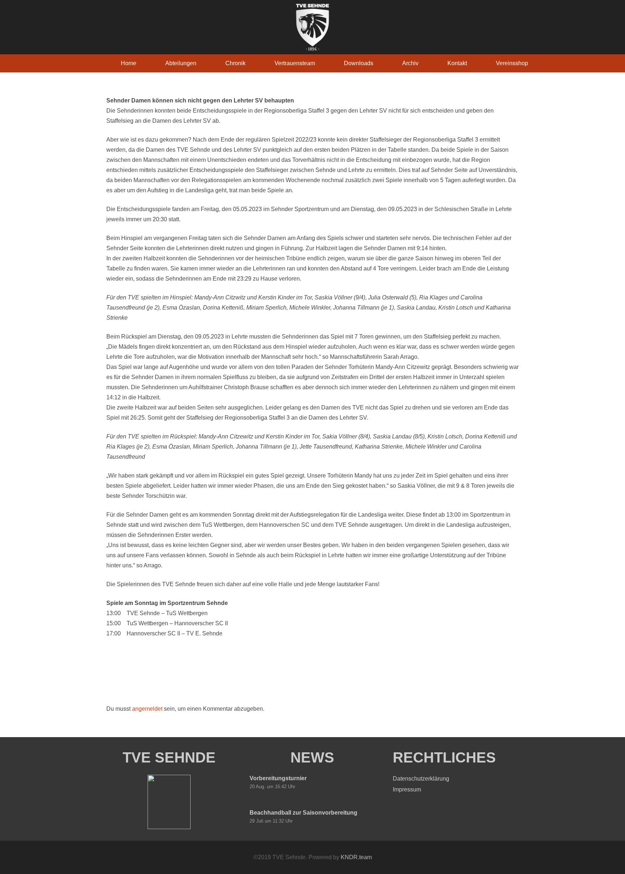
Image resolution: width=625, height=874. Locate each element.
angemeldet (147, 709)
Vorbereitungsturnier (278, 778)
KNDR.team (356, 857)
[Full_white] (312, 27)
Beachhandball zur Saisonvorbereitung (303, 813)
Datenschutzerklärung (421, 779)
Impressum (407, 789)
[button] (201, 63)
